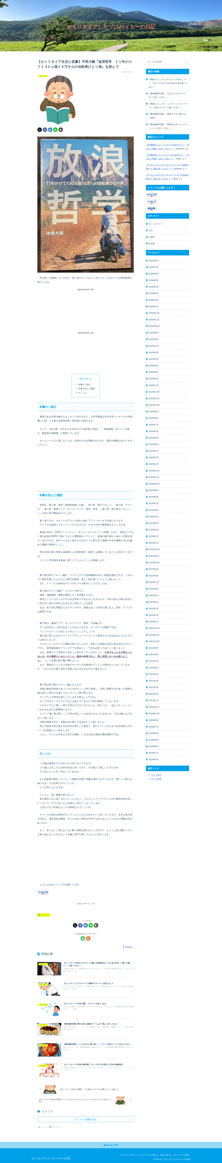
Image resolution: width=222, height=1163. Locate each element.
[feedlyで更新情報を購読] (83, 938)
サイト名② (156, 779)
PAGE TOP (112, 1145)
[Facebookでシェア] (45, 129)
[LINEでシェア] (55, 129)
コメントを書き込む (85, 1119)
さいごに (82, 392)
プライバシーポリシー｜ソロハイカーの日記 (138, 1155)
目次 (82, 378)
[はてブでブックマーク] (50, 129)
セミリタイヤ (44, 915)
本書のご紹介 (84, 384)
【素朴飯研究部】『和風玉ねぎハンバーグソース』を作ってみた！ (168, 126)
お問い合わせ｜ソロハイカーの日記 (174, 1155)
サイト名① (156, 775)
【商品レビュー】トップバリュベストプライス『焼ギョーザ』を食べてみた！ (168, 106)
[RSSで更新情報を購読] (88, 938)
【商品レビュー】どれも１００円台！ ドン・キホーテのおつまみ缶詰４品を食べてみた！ (168, 83)
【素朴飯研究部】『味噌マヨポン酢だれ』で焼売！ (168, 116)
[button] (60, 129)
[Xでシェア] (39, 129)
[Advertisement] (85, 310)
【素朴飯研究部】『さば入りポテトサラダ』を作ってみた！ (167, 95)
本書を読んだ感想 (86, 388)
